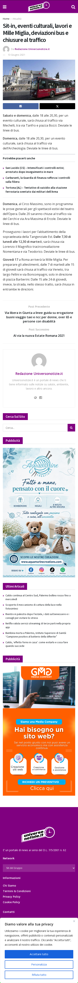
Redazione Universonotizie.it (32, 49)
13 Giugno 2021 (16, 54)
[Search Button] (73, 6)
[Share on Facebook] (21, 106)
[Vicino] (74, 921)
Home (6, 18)
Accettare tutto (39, 954)
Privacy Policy (11, 896)
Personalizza (39, 964)
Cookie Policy (11, 902)
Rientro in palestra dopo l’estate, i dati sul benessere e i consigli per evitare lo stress (37, 616)
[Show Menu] (4, 6)
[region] (39, 950)
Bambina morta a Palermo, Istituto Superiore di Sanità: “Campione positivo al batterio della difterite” (35, 634)
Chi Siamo (9, 885)
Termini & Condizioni (17, 891)
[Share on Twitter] (57, 106)
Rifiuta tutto (39, 975)
